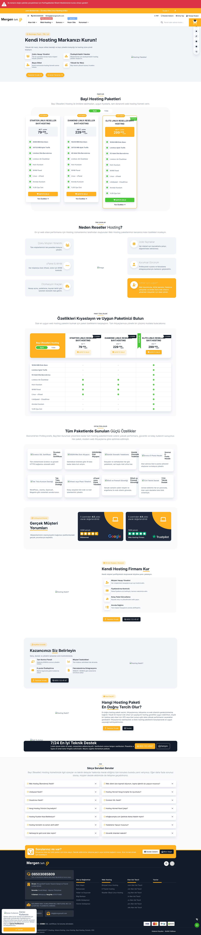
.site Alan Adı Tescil (134, 907)
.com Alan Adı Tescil (134, 885)
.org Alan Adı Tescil (134, 893)
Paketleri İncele (34, 75)
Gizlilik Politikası (170, 931)
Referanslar (80, 889)
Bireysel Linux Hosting (110, 885)
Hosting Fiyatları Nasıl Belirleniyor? (42, 817)
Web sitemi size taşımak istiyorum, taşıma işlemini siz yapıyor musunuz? (133, 784)
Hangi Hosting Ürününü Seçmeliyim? (43, 808)
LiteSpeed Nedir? (35, 792)
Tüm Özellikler (42, 199)
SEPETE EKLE (43, 194)
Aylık (95, 111)
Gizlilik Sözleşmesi (82, 900)
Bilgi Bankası (80, 896)
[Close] (175, 10)
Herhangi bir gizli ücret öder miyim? (42, 833)
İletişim (164, 746)
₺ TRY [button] (156, 16)
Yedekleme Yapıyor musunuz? (117, 825)
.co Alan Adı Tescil (134, 900)
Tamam (20, 929)
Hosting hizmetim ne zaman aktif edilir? (44, 825)
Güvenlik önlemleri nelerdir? (116, 833)
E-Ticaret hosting (108, 889)
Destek (129, 728)
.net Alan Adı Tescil (134, 889)
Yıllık (106, 111)
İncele (165, 11)
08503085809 (43, 874)
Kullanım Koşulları (158, 931)
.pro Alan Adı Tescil (134, 904)
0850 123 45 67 (132, 619)
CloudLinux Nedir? (36, 800)
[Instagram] (28, 16)
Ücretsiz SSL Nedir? (113, 800)
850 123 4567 (146, 746)
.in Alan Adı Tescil (133, 896)
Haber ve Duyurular (83, 893)
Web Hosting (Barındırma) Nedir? (41, 784)
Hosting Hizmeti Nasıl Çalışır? (117, 808)
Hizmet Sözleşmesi (83, 904)
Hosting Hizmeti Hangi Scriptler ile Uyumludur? (123, 792)
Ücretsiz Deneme (54, 75)
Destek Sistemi (152, 852)
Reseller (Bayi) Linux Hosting (112, 893)
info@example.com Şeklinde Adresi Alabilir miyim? (125, 817)
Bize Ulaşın (167, 852)
